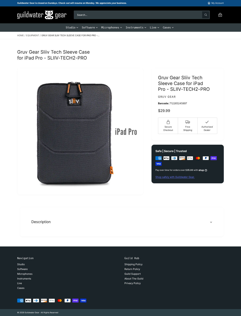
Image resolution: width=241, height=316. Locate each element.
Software (88, 27)
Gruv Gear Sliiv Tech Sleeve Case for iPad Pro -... (70, 35)
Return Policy (132, 269)
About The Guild (133, 278)
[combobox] (142, 15)
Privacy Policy (132, 283)
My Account (217, 3)
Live (153, 27)
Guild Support (132, 273)
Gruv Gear (167, 96)
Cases (167, 27)
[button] (220, 15)
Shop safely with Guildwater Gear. (175, 177)
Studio (71, 27)
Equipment (32, 35)
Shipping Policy (133, 264)
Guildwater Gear (32, 312)
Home (20, 35)
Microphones (110, 27)
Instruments (134, 27)
